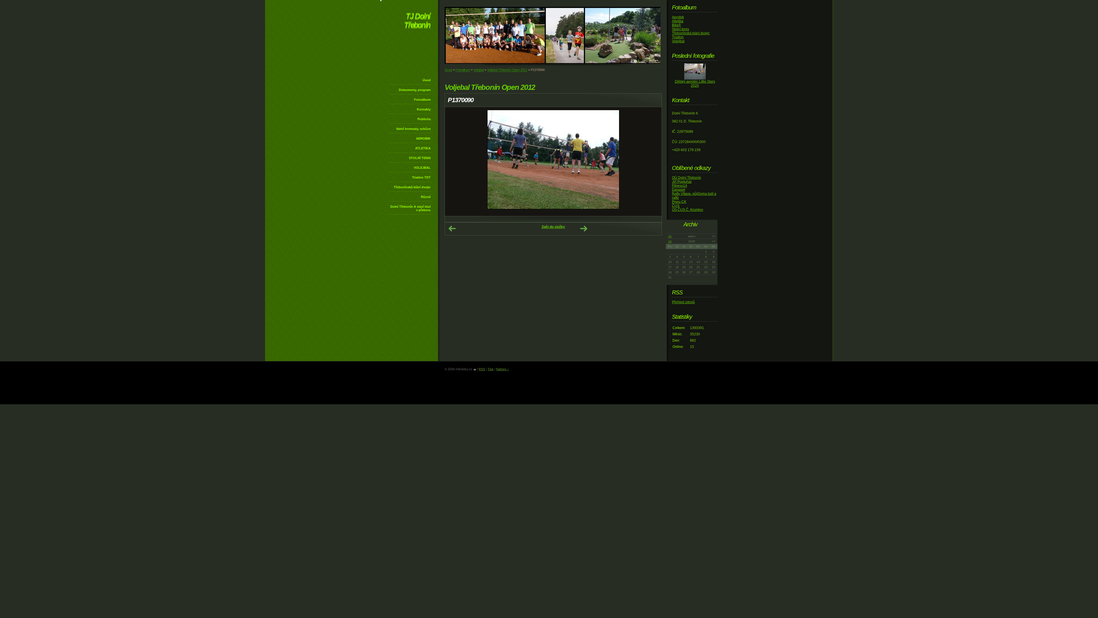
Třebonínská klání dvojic (412, 187)
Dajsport (678, 190)
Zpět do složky (553, 227)
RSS (482, 369)
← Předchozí (452, 228)
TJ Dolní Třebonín (417, 21)
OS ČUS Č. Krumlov (687, 210)
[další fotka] (652, 161)
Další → (583, 228)
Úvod (427, 80)
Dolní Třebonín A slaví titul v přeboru (410, 208)
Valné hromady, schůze (413, 128)
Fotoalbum (422, 99)
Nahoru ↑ (502, 369)
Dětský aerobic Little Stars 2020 (695, 84)
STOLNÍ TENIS (420, 158)
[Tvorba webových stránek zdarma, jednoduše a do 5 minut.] (475, 369)
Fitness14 (679, 186)
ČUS (675, 206)
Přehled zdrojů (683, 302)
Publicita (424, 119)
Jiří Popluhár (682, 182)
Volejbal (479, 70)
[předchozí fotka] (454, 161)
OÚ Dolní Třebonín (686, 178)
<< (670, 236)
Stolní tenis (680, 29)
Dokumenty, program (415, 90)
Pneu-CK (679, 202)
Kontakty (424, 109)
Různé (426, 197)
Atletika (677, 21)
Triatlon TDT (421, 177)
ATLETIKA (423, 148)
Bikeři (676, 25)
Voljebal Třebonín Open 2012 (507, 70)
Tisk (491, 369)
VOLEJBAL (422, 167)
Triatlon (678, 37)
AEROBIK (423, 138)
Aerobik (678, 17)
